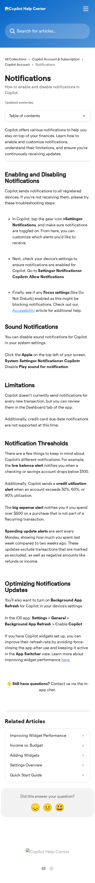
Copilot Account (17, 64)
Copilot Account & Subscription (56, 59)
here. (65, 660)
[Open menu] (85, 9)
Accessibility (23, 310)
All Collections (15, 59)
